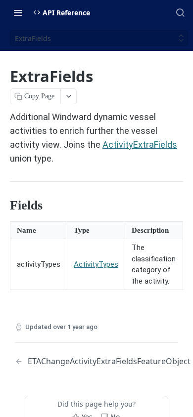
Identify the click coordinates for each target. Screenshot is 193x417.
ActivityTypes (96, 264)
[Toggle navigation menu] (18, 12)
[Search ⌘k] (180, 12)
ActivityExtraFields (139, 144)
